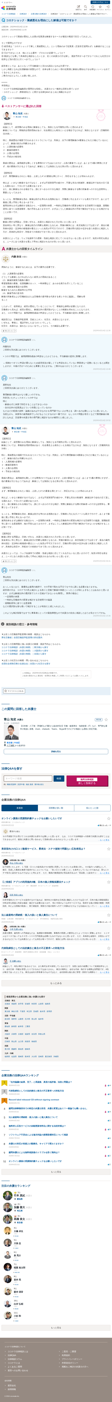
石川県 (27, 1019)
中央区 (25, 117)
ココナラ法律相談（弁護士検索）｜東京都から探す (24, 647)
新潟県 (7, 1019)
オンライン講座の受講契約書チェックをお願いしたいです (35, 1161)
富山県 (34, 1019)
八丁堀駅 (11, 745)
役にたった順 (92, 808)
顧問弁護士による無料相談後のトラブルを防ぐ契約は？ (34, 1152)
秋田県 (34, 1004)
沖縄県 (56, 1057)
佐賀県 (14, 1057)
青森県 (14, 1004)
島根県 (34, 1041)
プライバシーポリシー (72, 1359)
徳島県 (27, 1049)
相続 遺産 (29, 784)
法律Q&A (12, 1355)
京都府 (20, 1034)
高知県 (20, 1049)
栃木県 (42, 1011)
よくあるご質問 (15, 1366)
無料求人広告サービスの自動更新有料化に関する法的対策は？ (37, 1126)
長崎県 (20, 1057)
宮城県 (27, 1004)
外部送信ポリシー (70, 1363)
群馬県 (49, 1011)
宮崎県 (40, 1057)
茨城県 (35, 1011)
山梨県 (20, 1019)
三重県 (27, 1026)
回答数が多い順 (56, 808)
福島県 (47, 1004)
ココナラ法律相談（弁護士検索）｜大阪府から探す (24, 650)
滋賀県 (27, 1034)
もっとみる (56, 983)
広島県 (7, 1041)
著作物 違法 (39, 784)
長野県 (14, 1019)
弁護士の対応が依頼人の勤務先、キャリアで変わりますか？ (36, 1143)
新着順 (20, 808)
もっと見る (56, 1172)
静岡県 (14, 1026)
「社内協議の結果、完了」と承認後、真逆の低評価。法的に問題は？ (40, 1082)
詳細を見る (56, 751)
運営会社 (12, 1385)
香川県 (7, 1049)
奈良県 (34, 1034)
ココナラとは (14, 1363)
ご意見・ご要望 (69, 1351)
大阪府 (7, 1034)
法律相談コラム (15, 1359)
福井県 (40, 1019)
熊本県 (27, 1057)
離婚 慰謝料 (11, 784)
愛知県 (7, 1026)
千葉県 (22, 1011)
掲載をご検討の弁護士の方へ (75, 1366)
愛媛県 (14, 1049)
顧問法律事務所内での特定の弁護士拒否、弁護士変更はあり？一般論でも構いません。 (48, 1108)
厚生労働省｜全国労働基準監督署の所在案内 (21, 637)
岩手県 (20, 1004)
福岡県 (7, 1057)
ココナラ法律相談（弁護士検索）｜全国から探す (23, 654)
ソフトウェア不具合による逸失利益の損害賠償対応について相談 (38, 1135)
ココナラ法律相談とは (18, 1351)
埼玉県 (29, 1011)
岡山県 (14, 1041)
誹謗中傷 (21, 784)
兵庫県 (14, 1034)
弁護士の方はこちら (100, 2)
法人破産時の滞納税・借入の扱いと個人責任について (33, 1117)
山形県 (40, 1004)
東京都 (18, 117)
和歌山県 (41, 1034)
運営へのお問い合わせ (18, 1370)
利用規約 (66, 1355)
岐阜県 (20, 1026)
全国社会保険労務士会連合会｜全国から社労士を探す (25, 663)
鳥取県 (27, 1041)
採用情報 (12, 1389)
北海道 (7, 1004)
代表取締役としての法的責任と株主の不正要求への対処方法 (36, 1091)
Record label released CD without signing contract (34, 1099)
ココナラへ (8, 2)
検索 (59, 778)
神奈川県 (14, 1011)
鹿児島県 (48, 1057)
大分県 (34, 1057)
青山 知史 (21, 113)
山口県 (20, 1041)
